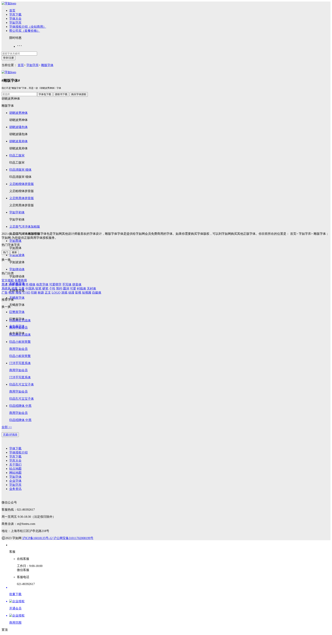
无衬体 (91, 288)
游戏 (64, 292)
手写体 (66, 284)
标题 (41, 292)
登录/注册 (8, 57)
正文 (48, 292)
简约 (59, 288)
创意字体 (42, 284)
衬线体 (81, 288)
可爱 (73, 288)
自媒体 (96, 292)
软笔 (38, 288)
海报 (18, 292)
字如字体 (15, 476)
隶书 (25, 284)
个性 (52, 288)
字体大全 (15, 18)
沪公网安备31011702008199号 (73, 538)
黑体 (5, 284)
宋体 (11, 284)
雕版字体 (47, 65)
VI (24, 292)
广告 (5, 292)
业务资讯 (15, 488)
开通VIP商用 (10, 434)
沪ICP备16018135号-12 (37, 538)
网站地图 (15, 472)
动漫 (71, 292)
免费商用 (21, 280)
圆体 (18, 284)
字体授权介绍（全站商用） (27, 26)
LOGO (56, 292)
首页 (12, 10)
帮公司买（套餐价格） (24, 30)
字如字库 (15, 22)
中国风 (30, 288)
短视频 (86, 292)
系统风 (6, 288)
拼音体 (76, 284)
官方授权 (8, 280)
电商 (11, 292)
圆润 (66, 288)
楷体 (32, 284)
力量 (21, 288)
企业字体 (15, 480)
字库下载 (15, 14)
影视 (78, 292)
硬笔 (45, 288)
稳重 (15, 288)
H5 (28, 292)
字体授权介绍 (18, 452)
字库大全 (15, 460)
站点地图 (15, 468)
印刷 (34, 292)
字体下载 (15, 448)
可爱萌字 (55, 284)
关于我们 (15, 464)
